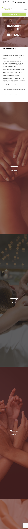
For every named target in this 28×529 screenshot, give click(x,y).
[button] (25, 8)
